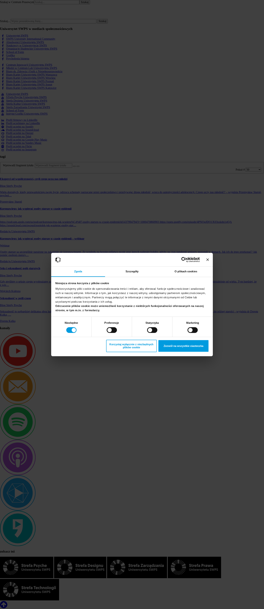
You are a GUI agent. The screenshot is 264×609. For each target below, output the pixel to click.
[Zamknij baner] (207, 259)
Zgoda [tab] (78, 271)
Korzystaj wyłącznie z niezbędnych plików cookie (131, 346)
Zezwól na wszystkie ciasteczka (183, 345)
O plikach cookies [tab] (186, 271)
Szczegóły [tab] (132, 271)
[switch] (112, 330)
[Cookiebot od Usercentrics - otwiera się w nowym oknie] (184, 259)
